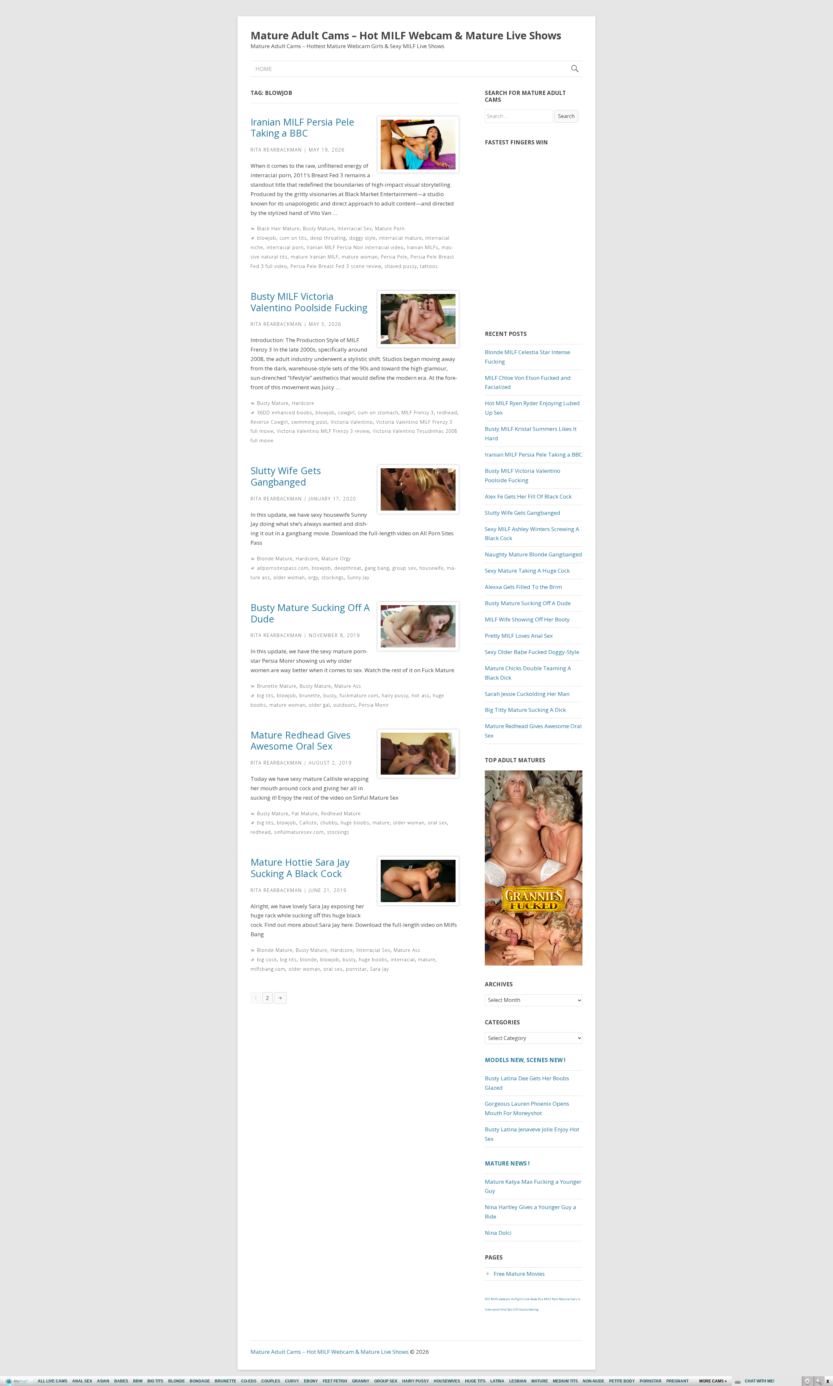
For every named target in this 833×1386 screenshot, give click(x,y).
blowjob (266, 238)
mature (381, 823)
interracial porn (285, 247)
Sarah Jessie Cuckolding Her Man (527, 694)
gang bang (377, 568)
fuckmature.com (359, 695)
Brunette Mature (276, 686)
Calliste (308, 823)
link (827, 1284)
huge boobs (355, 823)
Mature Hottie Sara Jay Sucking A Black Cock (300, 868)
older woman (289, 577)
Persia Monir (374, 705)
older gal (319, 705)
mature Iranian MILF (314, 257)
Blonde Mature (275, 558)
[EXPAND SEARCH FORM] (574, 68)
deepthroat (348, 568)
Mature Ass (348, 686)
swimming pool (309, 422)
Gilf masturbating (526, 1309)
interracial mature (400, 238)
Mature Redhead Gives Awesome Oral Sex (300, 740)
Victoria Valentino (352, 422)
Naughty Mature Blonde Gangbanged (533, 554)
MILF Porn (551, 1299)
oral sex (437, 823)
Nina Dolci (498, 1232)
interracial (403, 959)
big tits (265, 695)
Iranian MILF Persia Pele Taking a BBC (302, 127)
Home (263, 69)
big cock (267, 959)
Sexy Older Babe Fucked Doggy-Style (532, 652)
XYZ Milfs (491, 1299)
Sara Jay (379, 969)
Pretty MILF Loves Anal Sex (519, 635)
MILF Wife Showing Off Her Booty (527, 619)
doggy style (362, 238)
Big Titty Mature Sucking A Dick (525, 709)
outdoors (344, 705)
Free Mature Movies (519, 1273)
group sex (404, 568)
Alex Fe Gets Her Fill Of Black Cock (528, 496)
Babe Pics (536, 1299)
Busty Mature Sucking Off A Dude (310, 613)
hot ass (421, 695)
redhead (447, 412)
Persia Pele (394, 257)
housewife (431, 568)
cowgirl (346, 412)
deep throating (328, 238)
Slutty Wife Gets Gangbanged (286, 476)
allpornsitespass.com (282, 568)
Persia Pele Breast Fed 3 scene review (336, 266)
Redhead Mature (341, 813)
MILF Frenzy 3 (418, 412)
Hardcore (303, 403)
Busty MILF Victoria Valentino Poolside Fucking (309, 302)
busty (329, 695)
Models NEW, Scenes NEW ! (525, 1060)
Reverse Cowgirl (269, 422)
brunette (309, 695)
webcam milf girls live (514, 1299)
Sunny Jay (358, 577)
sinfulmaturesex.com (299, 832)
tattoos (429, 266)
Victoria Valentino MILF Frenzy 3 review (323, 431)
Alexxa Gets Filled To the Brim (523, 587)
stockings (332, 577)
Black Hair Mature (278, 228)
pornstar (356, 969)
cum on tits (293, 238)
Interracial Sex (355, 228)
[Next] (280, 998)
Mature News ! (507, 1163)
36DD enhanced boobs (284, 412)
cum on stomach (378, 412)
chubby (328, 823)
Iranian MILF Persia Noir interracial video (355, 247)
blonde (308, 959)
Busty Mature (319, 228)
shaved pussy (401, 266)
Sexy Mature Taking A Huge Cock (527, 570)
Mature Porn (390, 228)
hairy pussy (395, 695)
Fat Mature (305, 813)
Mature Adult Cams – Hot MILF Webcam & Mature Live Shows (406, 35)
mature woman (360, 257)
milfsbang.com (268, 969)
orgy (313, 577)
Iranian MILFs (422, 247)
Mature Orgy (336, 558)
